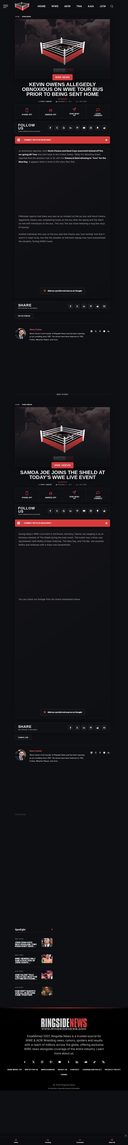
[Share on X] (77, 306)
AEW (67, 6)
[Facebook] (50, 127)
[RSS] (103, 1062)
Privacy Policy (113, 1069)
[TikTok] (94, 1062)
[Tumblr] (68, 1062)
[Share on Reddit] (97, 306)
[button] (111, 6)
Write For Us (31, 1069)
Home (42, 6)
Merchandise (48, 1069)
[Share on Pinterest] (90, 306)
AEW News (19, 971)
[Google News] (63, 127)
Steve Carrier (46, 101)
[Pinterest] (77, 127)
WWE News (26, 16)
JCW (103, 6)
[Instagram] (90, 127)
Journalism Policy (92, 1069)
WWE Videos (27, 404)
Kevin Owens (24, 316)
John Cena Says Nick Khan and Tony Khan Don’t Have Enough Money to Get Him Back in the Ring (26, 944)
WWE (54, 6)
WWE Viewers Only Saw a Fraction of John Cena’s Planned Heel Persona (25, 961)
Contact (74, 1069)
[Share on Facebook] (70, 306)
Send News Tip (14, 1069)
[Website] (91, 331)
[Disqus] (62, 856)
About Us (62, 1069)
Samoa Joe (23, 737)
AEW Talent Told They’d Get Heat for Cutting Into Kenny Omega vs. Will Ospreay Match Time (26, 977)
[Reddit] (104, 127)
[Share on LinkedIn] (84, 306)
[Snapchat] (97, 127)
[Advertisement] (62, 262)
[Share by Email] (104, 306)
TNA (79, 6)
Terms (64, 1074)
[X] (57, 127)
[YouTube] (84, 127)
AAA (91, 6)
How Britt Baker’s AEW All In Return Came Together (25, 993)
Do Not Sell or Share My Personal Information (64, 1088)
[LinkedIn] (70, 127)
